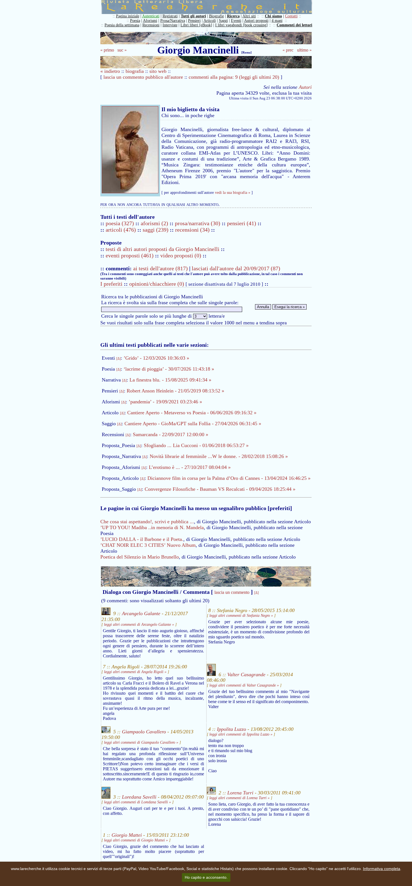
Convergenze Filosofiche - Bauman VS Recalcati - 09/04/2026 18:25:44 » (220, 489)
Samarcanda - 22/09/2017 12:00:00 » (170, 434)
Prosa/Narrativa (172, 20)
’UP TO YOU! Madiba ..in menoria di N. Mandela (152, 527)
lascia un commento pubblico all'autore (143, 77)
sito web (157, 71)
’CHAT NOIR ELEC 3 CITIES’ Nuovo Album (148, 545)
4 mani (277, 20)
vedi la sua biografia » (232, 192)
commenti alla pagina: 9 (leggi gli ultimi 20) (234, 77)
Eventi (236, 20)
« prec (288, 50)
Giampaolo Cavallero (144, 731)
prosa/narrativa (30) (198, 223)
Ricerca (233, 16)
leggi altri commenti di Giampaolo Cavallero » (141, 742)
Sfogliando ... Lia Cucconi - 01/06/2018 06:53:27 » (196, 445)
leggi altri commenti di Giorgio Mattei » (136, 840)
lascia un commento (231, 592)
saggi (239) (156, 230)
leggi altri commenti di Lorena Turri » (239, 798)
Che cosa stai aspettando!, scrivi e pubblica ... (147, 521)
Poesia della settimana (122, 25)
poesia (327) (120, 223)
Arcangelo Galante (141, 613)
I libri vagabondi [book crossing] (241, 25)
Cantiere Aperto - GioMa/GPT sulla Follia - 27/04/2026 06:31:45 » (192, 423)
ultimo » (304, 50)
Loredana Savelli (139, 797)
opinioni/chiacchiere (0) (156, 284)
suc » (122, 50)
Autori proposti (256, 20)
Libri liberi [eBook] (196, 25)
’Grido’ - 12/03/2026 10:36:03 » (156, 358)
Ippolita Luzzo (231, 729)
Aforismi (150, 20)
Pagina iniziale (127, 16)
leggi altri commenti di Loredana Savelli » (137, 802)
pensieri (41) (242, 223)
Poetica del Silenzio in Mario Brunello (139, 557)
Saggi (223, 20)
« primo (107, 50)
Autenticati (150, 16)
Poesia (135, 20)
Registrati (170, 16)
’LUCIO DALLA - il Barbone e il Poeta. (141, 539)
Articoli (209, 20)
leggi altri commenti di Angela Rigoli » (135, 672)
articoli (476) (121, 230)
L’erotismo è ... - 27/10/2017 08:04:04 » (190, 467)
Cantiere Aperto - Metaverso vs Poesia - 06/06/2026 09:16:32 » (191, 412)
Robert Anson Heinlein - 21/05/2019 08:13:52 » (175, 391)
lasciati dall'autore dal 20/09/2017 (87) (236, 268)
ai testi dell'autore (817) (160, 268)
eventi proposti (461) (130, 255)
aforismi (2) (155, 223)
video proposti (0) (180, 255)
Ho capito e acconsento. (206, 877)
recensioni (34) (192, 230)
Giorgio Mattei (127, 835)
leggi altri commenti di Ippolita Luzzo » (240, 734)
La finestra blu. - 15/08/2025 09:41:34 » (170, 380)
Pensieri (194, 20)
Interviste (170, 25)
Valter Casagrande (246, 674)
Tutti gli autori (193, 16)
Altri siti (249, 16)
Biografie (216, 16)
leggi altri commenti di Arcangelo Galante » (139, 624)
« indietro (110, 71)
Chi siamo (273, 16)
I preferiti (111, 284)
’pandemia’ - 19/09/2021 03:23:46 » (165, 401)
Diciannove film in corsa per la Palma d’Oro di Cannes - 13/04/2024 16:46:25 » (229, 478)
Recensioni (150, 25)
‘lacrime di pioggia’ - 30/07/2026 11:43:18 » (169, 369)
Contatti (291, 16)
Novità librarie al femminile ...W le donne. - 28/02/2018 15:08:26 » (219, 456)
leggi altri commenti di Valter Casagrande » (244, 685)
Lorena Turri (240, 793)
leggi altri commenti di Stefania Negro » (241, 615)
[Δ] (118, 359)
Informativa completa (381, 868)
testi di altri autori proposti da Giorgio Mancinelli (162, 249)
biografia (135, 71)
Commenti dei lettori (294, 25)
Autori (305, 87)
